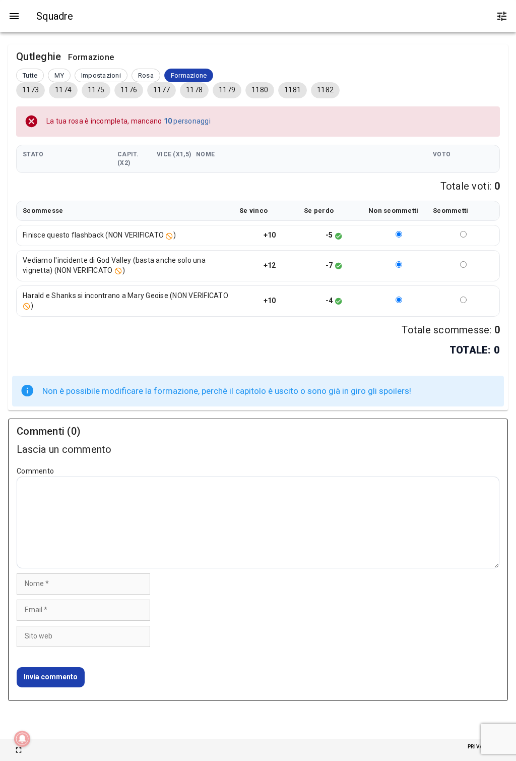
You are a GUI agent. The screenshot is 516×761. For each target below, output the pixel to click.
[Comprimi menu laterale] (14, 16)
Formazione (189, 75)
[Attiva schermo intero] (19, 750)
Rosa (146, 75)
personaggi (187, 121)
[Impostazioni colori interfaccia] (502, 16)
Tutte (30, 75)
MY (59, 75)
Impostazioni (101, 75)
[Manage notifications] (22, 739)
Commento (35, 471)
